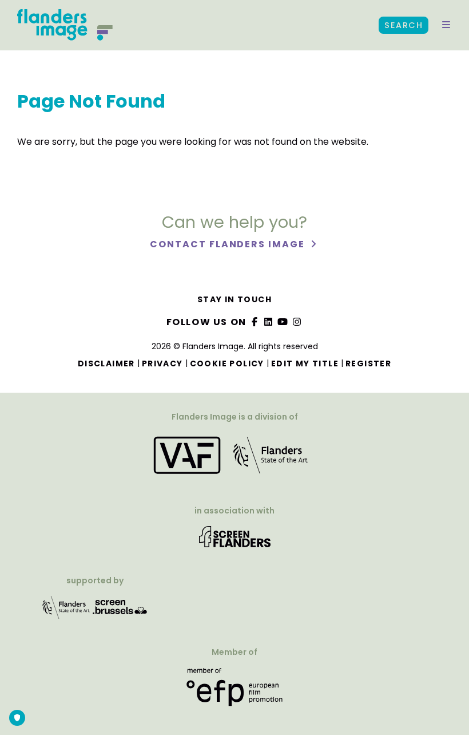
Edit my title (305, 363)
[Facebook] (254, 322)
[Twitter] (269, 322)
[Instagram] (297, 322)
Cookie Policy (227, 363)
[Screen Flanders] (235, 540)
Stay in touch (234, 299)
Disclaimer (106, 363)
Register (368, 363)
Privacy (162, 363)
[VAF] (234, 458)
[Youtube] (283, 322)
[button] (446, 25)
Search (403, 25)
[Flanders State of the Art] (66, 611)
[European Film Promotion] (234, 691)
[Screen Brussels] (120, 611)
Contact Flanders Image (228, 244)
